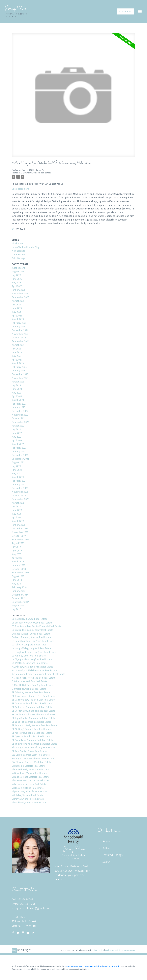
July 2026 (16, 275)
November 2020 (20, 492)
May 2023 (16, 392)
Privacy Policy (98, 950)
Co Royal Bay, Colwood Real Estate (29, 619)
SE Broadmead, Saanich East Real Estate (33, 696)
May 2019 (16, 554)
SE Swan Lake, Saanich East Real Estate (32, 740)
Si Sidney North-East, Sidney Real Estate (33, 747)
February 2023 (19, 403)
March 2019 (18, 561)
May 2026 (17, 282)
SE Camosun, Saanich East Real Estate (32, 703)
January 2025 (18, 326)
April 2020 (17, 517)
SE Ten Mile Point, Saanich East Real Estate (34, 743)
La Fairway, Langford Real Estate (29, 644)
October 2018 (19, 569)
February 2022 (19, 447)
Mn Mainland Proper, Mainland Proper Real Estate (38, 674)
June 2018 (17, 580)
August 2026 (18, 271)
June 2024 (17, 352)
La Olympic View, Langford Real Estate (32, 659)
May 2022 (16, 436)
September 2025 (20, 297)
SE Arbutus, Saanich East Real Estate (31, 692)
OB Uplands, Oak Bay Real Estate (29, 688)
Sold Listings (18, 258)
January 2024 (18, 370)
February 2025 (19, 323)
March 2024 (18, 363)
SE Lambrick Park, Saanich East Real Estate (35, 725)
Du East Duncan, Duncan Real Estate (31, 633)
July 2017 (16, 609)
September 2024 (20, 341)
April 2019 (17, 558)
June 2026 (17, 279)
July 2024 (16, 348)
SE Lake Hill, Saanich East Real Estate (31, 721)
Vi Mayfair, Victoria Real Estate (28, 799)
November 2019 (20, 532)
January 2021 (18, 484)
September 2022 (20, 422)
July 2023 (16, 385)
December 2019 (20, 528)
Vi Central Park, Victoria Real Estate (30, 769)
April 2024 (17, 359)
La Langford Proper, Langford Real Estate (34, 652)
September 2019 (20, 539)
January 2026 (18, 290)
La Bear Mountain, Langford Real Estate (33, 641)
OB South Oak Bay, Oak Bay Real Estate (32, 685)
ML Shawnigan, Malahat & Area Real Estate (34, 670)
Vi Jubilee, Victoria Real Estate (27, 795)
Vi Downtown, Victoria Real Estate (36, 173)
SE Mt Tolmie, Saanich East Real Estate (32, 733)
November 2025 (20, 293)
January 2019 (18, 565)
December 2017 (20, 594)
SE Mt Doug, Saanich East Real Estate (31, 729)
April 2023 (17, 396)
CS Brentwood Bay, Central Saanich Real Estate (36, 626)
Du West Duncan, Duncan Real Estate (31, 637)
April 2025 (17, 315)
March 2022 (18, 444)
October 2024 (19, 337)
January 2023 (18, 407)
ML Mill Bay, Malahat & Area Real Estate (32, 666)
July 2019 (16, 547)
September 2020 (20, 499)
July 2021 (16, 466)
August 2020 (18, 503)
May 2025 (16, 312)
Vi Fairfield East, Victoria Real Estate (31, 777)
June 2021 (17, 470)
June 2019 (17, 550)
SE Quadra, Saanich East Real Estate (31, 736)
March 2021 (18, 477)
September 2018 (20, 572)
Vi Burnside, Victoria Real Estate (29, 766)
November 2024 (20, 334)
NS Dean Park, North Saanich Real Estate (33, 677)
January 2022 (18, 451)
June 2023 (17, 389)
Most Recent (18, 268)
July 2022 (16, 429)
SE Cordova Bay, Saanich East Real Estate (33, 710)
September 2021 (20, 459)
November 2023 (20, 378)
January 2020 (18, 524)
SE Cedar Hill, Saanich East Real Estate (32, 707)
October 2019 (19, 536)
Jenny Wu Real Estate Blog (25, 247)
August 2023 (18, 381)
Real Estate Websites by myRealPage (120, 950)
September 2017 (20, 602)
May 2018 (16, 583)
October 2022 (19, 418)
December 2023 (20, 374)
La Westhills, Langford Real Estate (30, 663)
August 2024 (18, 345)
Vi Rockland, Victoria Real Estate (29, 802)
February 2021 (19, 480)
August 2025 (18, 301)
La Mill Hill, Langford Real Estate (29, 655)
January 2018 (18, 591)
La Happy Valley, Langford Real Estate (32, 648)
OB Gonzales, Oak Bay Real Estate (29, 681)
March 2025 (18, 319)
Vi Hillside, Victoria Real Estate (28, 788)
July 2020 (16, 506)
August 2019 (18, 543)
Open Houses (19, 254)
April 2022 (17, 440)
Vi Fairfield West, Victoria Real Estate (31, 780)
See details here (20, 189)
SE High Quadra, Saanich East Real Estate (33, 718)
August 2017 (18, 605)
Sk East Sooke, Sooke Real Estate (29, 751)
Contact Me (125, 11)
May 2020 (17, 514)
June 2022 (17, 433)
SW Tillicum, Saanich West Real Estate (31, 762)
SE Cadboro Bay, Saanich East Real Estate (34, 699)
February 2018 (19, 587)
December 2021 (20, 455)
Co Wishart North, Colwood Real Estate (32, 622)
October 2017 (19, 598)
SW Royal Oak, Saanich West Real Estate (33, 758)
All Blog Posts (19, 243)
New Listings (18, 250)
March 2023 (18, 400)
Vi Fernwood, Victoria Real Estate (29, 784)
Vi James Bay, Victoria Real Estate (29, 791)
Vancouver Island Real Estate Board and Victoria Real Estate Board (92, 966)
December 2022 (20, 411)
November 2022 (20, 414)
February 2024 (19, 367)
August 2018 (18, 576)
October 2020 (19, 495)
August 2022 (18, 425)
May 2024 (17, 356)
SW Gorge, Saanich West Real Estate (31, 754)
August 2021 (18, 462)
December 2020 (20, 488)
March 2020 (18, 521)
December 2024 (20, 330)
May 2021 (16, 473)
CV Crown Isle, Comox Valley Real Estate (32, 630)
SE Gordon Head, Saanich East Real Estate (34, 714)
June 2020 (17, 510)
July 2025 (16, 304)
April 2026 (17, 286)
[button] (125, 11)
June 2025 (17, 308)
